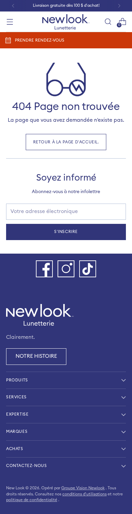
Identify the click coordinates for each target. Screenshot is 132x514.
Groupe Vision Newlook (83, 488)
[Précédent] (13, 5)
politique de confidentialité (31, 500)
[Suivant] (119, 5)
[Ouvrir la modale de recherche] (108, 22)
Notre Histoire (36, 356)
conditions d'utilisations (84, 494)
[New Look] (66, 21)
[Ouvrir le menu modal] (10, 22)
